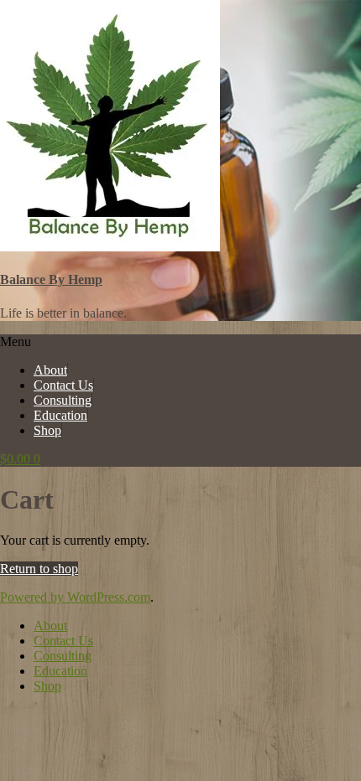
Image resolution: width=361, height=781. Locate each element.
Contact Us (63, 385)
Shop (47, 430)
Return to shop (39, 568)
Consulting (63, 400)
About (50, 370)
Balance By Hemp (51, 279)
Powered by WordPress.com (75, 597)
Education (60, 415)
